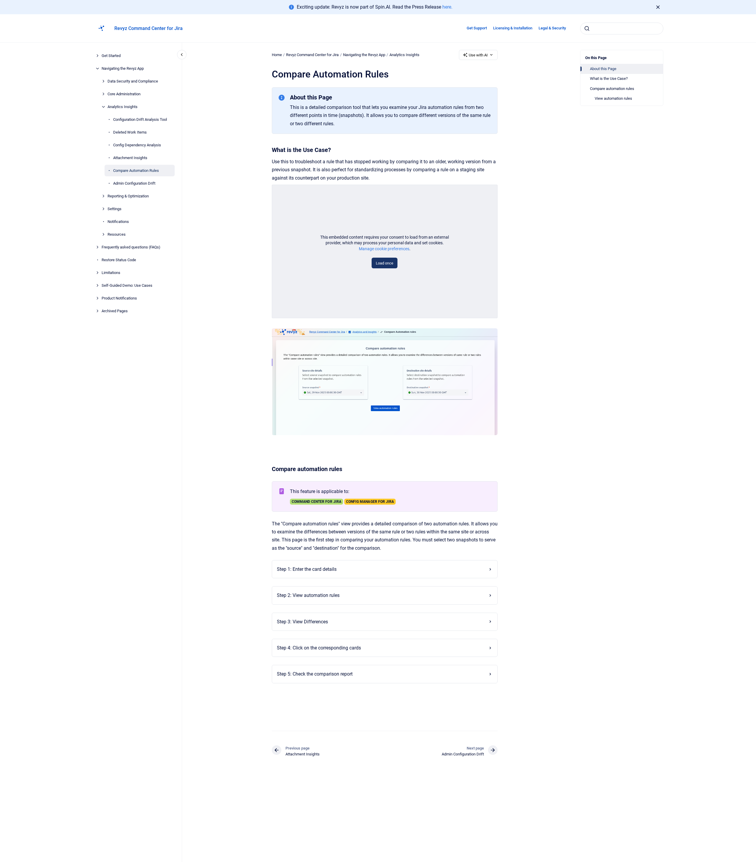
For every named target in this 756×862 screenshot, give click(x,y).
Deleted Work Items (130, 132)
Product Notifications (119, 298)
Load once (384, 263)
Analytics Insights (123, 106)
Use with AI (478, 55)
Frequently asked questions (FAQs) (131, 247)
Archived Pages (115, 311)
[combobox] (621, 28)
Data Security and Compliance (133, 81)
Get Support (477, 28)
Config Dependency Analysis (137, 145)
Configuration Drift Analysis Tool (140, 119)
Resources (117, 234)
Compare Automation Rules (136, 170)
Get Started (111, 55)
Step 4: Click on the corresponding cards (319, 648)
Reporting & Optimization (128, 196)
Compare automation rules (612, 88)
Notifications (118, 221)
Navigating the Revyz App (123, 68)
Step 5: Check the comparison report (315, 674)
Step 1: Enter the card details (307, 569)
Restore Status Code (119, 260)
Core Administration (124, 94)
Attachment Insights (130, 158)
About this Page (603, 68)
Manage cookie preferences (384, 248)
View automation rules (613, 98)
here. (447, 7)
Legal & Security (552, 28)
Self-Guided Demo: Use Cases (127, 285)
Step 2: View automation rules (308, 595)
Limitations (111, 272)
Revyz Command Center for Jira (148, 28)
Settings (114, 209)
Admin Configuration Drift (134, 183)
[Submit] (587, 28)
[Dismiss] (658, 7)
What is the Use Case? (609, 78)
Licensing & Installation (512, 28)
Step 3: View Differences (302, 622)
